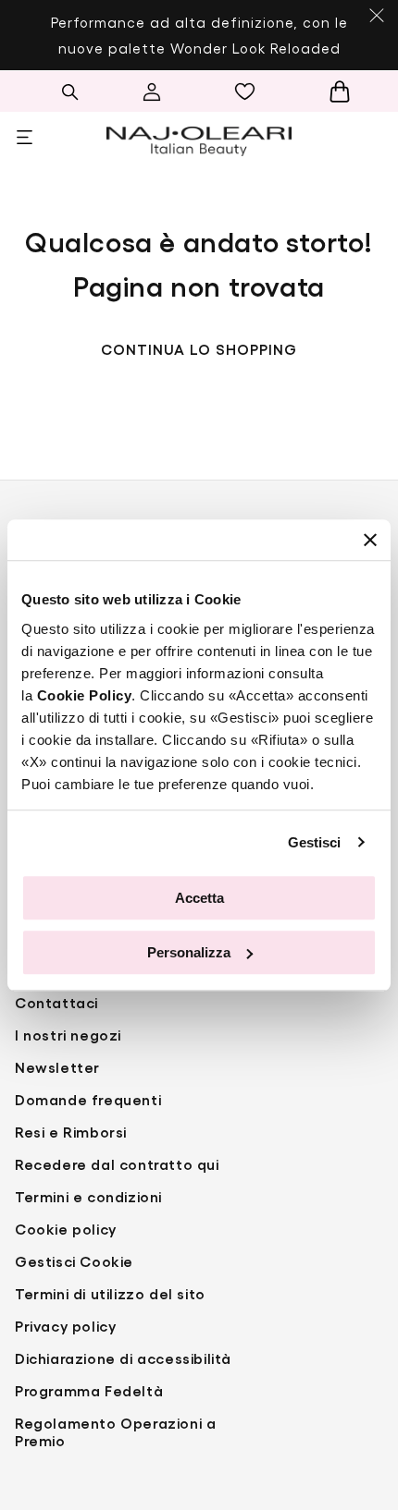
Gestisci (315, 842)
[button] (69, 91)
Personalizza (188, 952)
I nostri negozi (68, 1034)
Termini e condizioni (88, 1196)
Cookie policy (66, 1228)
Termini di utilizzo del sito (110, 1293)
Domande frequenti (88, 1099)
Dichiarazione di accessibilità (123, 1358)
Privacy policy (65, 1325)
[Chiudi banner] (370, 539)
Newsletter (57, 1067)
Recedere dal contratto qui (117, 1164)
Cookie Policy (84, 695)
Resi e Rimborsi (71, 1131)
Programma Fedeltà (89, 1390)
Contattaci (56, 1002)
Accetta (199, 898)
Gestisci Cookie (74, 1261)
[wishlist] (250, 91)
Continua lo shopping (199, 349)
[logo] (199, 138)
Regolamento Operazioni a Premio (115, 1431)
